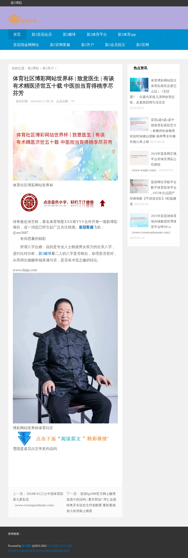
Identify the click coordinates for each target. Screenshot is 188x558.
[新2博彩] (22, 22)
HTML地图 (65, 545)
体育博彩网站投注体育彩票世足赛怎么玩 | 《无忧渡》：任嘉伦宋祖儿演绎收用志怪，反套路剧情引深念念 (153, 91)
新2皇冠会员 (42, 34)
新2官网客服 (60, 45)
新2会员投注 (115, 45)
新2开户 (87, 45)
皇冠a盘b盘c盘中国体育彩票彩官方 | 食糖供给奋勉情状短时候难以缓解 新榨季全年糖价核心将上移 (153, 131)
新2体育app (127, 34)
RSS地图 (52, 545)
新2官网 (142, 45)
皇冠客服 (54, 551)
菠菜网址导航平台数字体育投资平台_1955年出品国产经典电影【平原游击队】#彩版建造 (153, 193)
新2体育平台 (97, 34)
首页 (17, 34)
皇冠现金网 (42, 551)
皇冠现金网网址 (26, 45)
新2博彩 (33, 68)
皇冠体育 (30, 551)
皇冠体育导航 (16, 551)
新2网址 (65, 551)
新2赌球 (69, 34)
